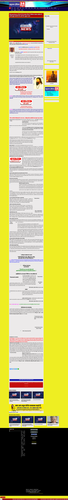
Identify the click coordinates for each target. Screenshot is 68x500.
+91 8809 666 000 (40, 493)
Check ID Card (36, 489)
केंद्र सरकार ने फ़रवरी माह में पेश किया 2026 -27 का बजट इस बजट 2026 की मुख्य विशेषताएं (14, 400)
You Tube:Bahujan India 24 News (31, 491)
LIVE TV (39, 490)
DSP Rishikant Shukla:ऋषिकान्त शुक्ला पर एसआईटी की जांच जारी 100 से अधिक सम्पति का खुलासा (26, 400)
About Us (27, 489)
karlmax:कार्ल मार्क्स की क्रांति (37, 399)
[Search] (58, 9)
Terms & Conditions (34, 490)
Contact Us (31, 489)
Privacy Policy (28, 490)
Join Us (38, 491)
